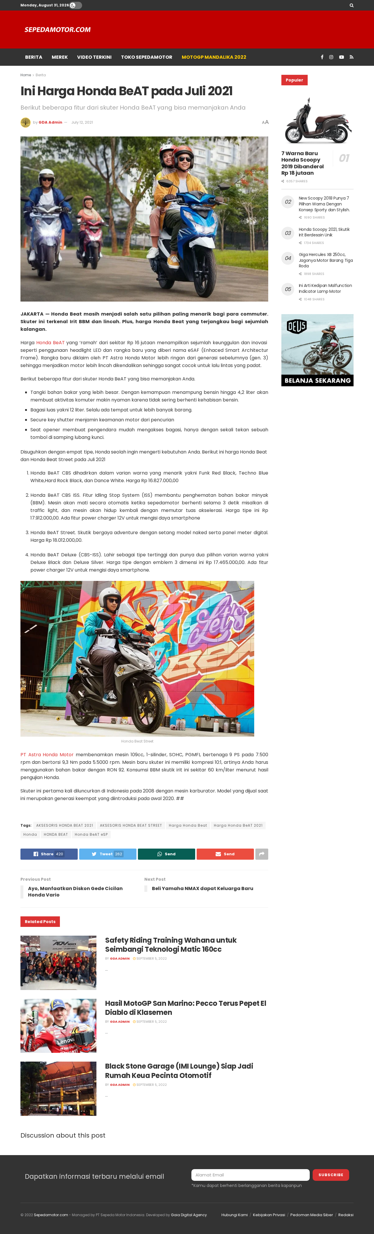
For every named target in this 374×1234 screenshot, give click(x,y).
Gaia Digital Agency (189, 1214)
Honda (30, 834)
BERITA (33, 57)
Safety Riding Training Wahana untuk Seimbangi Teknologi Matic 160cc (170, 944)
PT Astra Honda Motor (47, 754)
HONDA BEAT (56, 834)
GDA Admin (50, 122)
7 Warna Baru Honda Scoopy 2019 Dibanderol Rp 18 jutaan (302, 163)
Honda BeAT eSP (91, 834)
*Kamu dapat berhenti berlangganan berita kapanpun (246, 1185)
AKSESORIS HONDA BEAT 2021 (64, 825)
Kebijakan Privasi (269, 1215)
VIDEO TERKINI (94, 57)
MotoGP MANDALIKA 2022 (214, 57)
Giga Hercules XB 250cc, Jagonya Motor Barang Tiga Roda (326, 260)
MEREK (60, 57)
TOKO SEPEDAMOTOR (146, 57)
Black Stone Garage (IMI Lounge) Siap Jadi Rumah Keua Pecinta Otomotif (179, 1070)
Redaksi (346, 1215)
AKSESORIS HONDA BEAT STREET (131, 825)
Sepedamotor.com (51, 1214)
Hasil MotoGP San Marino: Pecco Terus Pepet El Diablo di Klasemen (185, 1007)
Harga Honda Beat (188, 825)
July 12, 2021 (82, 122)
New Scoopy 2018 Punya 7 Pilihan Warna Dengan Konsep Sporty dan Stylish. (324, 203)
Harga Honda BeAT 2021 (238, 825)
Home (25, 74)
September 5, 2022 (151, 958)
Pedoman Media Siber (311, 1215)
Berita (41, 74)
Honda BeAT (50, 342)
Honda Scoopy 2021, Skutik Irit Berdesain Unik (324, 232)
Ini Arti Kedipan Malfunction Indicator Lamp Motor (325, 288)
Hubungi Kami (234, 1215)
